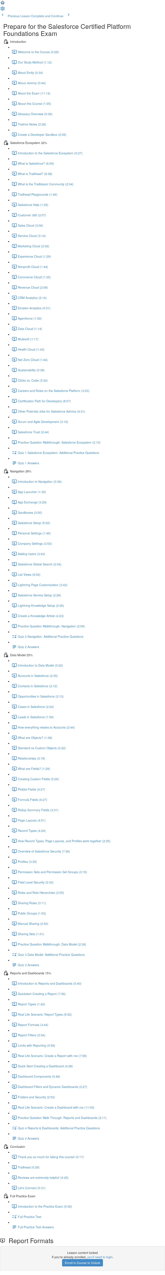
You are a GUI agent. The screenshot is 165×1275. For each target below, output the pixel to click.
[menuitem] (2, 10)
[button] (2, 4)
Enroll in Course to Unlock (82, 1263)
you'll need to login (100, 1257)
